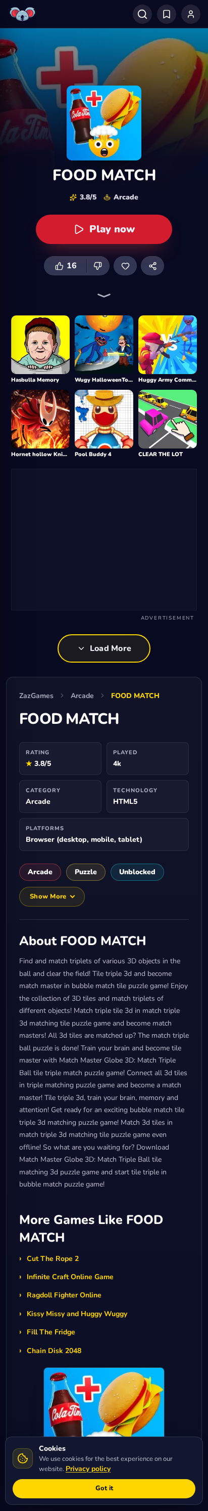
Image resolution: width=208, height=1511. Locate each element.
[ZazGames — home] (24, 14)
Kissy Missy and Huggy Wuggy (77, 1314)
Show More (48, 896)
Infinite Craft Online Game (70, 1277)
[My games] (166, 14)
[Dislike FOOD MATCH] (98, 265)
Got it (104, 1488)
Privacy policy (88, 1469)
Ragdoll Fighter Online (64, 1295)
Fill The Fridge (51, 1332)
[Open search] (142, 14)
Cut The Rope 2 (53, 1258)
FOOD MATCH (135, 696)
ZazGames (36, 696)
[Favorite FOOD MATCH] (125, 265)
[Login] (190, 14)
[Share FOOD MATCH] (152, 265)
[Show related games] (104, 296)
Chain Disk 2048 (54, 1351)
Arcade (82, 696)
